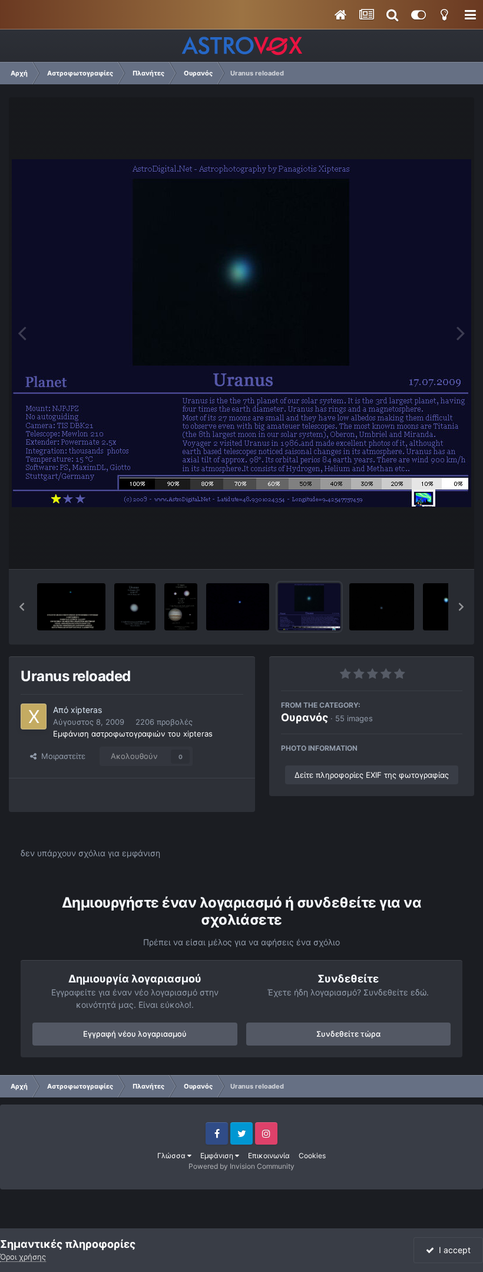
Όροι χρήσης (23, 1256)
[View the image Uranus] (237, 606)
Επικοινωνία (269, 1155)
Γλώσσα (172, 1155)
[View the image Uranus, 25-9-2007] (382, 606)
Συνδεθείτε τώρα (348, 1033)
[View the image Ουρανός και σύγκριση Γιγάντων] (180, 606)
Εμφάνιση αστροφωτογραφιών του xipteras (133, 733)
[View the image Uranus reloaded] (309, 606)
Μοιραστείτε (61, 756)
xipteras (86, 710)
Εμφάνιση (217, 1155)
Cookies (312, 1155)
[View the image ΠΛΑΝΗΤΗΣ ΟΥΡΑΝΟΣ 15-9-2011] (71, 606)
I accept (452, 1250)
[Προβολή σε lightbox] (241, 333)
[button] (22, 607)
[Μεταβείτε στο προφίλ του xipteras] (34, 716)
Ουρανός (304, 717)
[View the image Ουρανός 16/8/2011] (134, 606)
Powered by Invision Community (241, 1166)
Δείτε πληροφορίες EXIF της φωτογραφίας (372, 775)
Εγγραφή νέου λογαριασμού (135, 1033)
